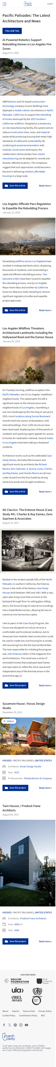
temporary (45, 123)
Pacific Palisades (10, 394)
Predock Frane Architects (33, 918)
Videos (10, 721)
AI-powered (20, 145)
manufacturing (10, 158)
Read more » (45, 185)
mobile (18, 110)
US (22, 101)
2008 (16, 930)
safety (19, 141)
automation (33, 145)
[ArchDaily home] (28, 3)
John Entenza (14, 654)
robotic (26, 110)
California (18, 115)
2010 (16, 772)
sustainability (34, 141)
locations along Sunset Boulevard (32, 416)
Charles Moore (31, 473)
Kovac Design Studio (30, 766)
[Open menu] (4, 4)
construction (17, 132)
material (45, 132)
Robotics (11, 101)
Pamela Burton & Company (38, 778)
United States (43, 760)
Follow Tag (12, 31)
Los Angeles (28, 407)
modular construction (13, 149)
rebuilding (45, 115)
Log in (50, 4)
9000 (16, 924)
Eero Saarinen (18, 469)
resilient (29, 171)
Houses (7, 760)
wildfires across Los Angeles (30, 261)
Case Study (29, 623)
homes (8, 119)
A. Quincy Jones (35, 469)
